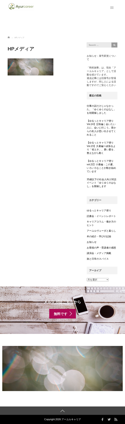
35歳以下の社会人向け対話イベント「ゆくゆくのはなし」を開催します (101, 183)
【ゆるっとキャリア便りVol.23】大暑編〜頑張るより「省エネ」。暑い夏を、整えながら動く (101, 147)
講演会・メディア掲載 (99, 253)
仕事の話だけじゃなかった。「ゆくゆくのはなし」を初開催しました (101, 109)
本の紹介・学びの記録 (99, 236)
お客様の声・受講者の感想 (101, 247)
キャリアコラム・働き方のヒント (101, 223)
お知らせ (91, 242)
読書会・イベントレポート (101, 216)
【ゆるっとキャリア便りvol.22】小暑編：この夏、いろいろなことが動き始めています (101, 166)
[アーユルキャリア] (21, 6)
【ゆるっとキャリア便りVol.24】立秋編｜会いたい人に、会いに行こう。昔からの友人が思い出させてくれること (101, 128)
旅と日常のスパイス (98, 259)
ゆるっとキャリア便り (99, 210)
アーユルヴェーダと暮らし (101, 230)
